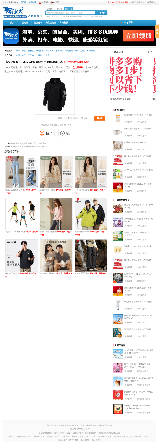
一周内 (39, 55)
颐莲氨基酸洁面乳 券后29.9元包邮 (138, 302)
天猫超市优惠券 (95, 16)
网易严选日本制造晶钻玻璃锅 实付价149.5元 (28, 146)
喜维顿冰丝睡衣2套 (56, 275)
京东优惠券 (50, 16)
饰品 (77, 51)
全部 (18, 51)
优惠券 (25, 22)
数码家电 (39, 51)
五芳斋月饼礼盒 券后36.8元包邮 (137, 329)
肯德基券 (63, 22)
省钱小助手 (62, 440)
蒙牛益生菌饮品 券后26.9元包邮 (137, 156)
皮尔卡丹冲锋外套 (89, 233)
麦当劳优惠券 (119, 436)
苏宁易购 (53, 125)
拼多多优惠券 (71, 16)
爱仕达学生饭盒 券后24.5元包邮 (137, 129)
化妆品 (31, 51)
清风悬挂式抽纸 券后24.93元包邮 (138, 246)
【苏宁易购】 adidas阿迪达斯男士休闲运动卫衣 (46, 62)
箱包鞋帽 (69, 51)
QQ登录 (56, 2)
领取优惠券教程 (137, 2)
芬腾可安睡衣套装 (55, 191)
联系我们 (151, 2)
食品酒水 (49, 51)
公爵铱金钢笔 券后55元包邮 (135, 142)
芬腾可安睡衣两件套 (55, 233)
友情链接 (70, 425)
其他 (83, 51)
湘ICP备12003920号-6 (79, 429)
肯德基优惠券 (39, 436)
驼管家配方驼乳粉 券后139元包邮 (138, 115)
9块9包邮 (91, 51)
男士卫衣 (68, 125)
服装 (24, 51)
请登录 (24, 2)
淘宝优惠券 (50, 22)
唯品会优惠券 (83, 16)
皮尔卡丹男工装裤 (90, 275)
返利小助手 (74, 440)
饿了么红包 (60, 16)
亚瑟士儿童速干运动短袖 (21, 232)
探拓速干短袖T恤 (20, 275)
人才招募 (60, 425)
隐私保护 (88, 425)
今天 (24, 55)
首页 (12, 22)
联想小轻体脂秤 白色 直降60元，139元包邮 (28, 143)
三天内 (31, 55)
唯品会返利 (85, 440)
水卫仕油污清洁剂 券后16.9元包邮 (138, 170)
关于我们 (50, 425)
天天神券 (65, 436)
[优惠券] (23, 17)
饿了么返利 (96, 440)
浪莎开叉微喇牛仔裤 (20, 191)
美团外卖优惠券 (143, 385)
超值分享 (38, 22)
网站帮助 (98, 425)
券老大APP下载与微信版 (118, 2)
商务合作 (108, 425)
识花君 (79, 425)
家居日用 (59, 51)
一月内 (47, 55)
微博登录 (45, 2)
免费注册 (32, 2)
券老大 (12, 436)
